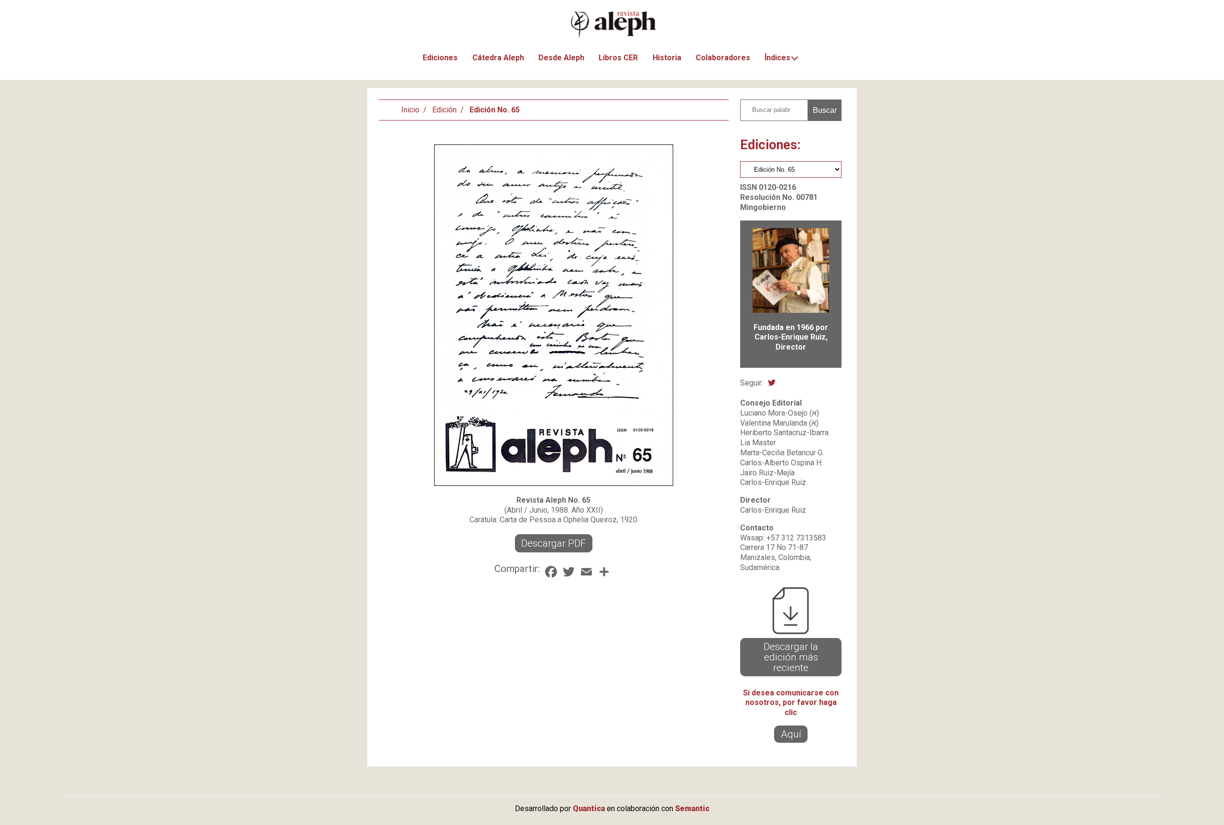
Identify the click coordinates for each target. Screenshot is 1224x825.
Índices (777, 57)
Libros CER (618, 57)
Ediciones (440, 57)
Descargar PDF (553, 543)
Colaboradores (723, 57)
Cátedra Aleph (498, 57)
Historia (667, 57)
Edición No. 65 (495, 109)
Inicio (410, 109)
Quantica (589, 808)
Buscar (825, 110)
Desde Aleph (561, 57)
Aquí (791, 734)
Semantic (692, 808)
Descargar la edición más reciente (791, 657)
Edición (444, 109)
